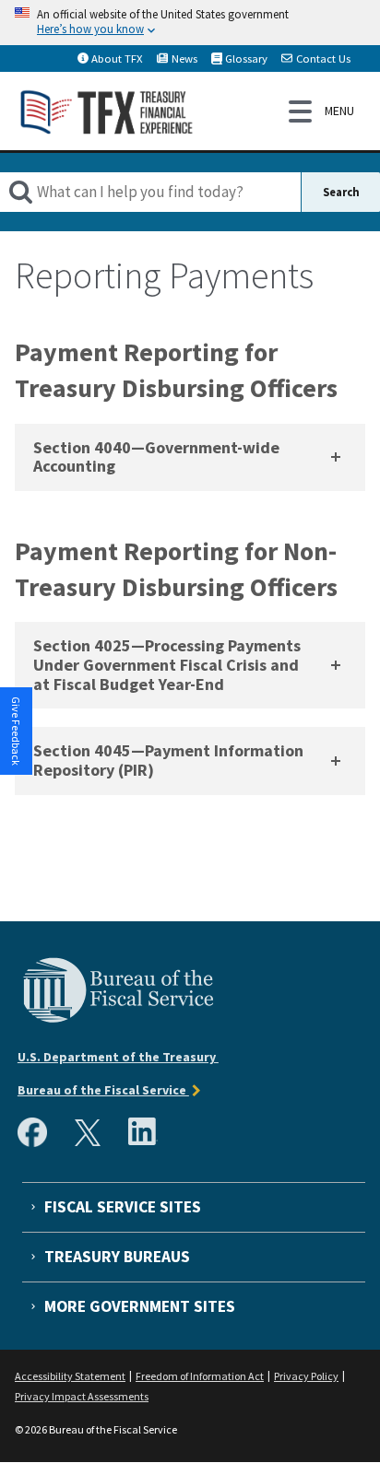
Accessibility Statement (70, 1376)
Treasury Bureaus (117, 1256)
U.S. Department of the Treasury (118, 1056)
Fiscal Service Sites (122, 1207)
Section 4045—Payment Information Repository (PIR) (168, 760)
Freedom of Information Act (200, 1376)
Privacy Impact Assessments (81, 1396)
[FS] (118, 1020)
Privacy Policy (306, 1376)
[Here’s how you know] (190, 22)
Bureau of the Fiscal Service (103, 1090)
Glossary (246, 58)
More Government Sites (139, 1306)
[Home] (107, 111)
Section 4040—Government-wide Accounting (156, 457)
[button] (16, 731)
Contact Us (323, 58)
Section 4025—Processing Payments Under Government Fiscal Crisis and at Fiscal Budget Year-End (167, 664)
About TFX (117, 58)
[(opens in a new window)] (36, 1142)
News (184, 58)
